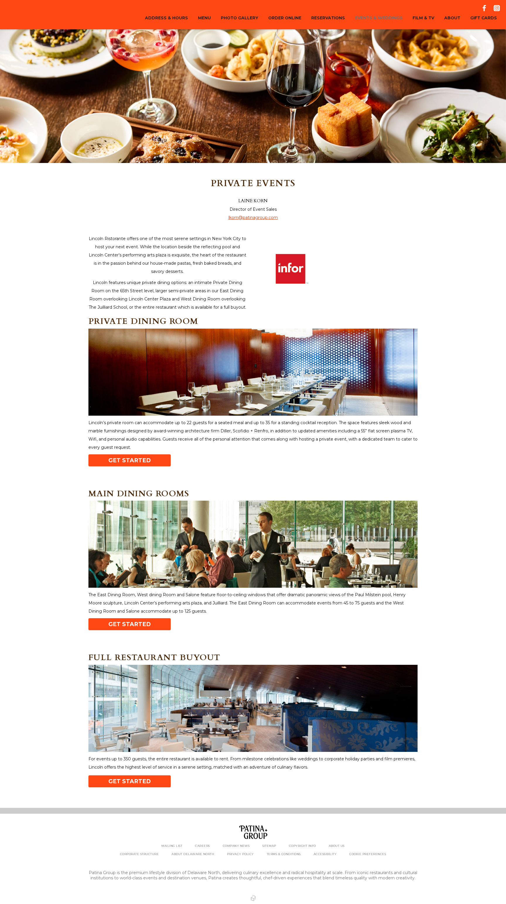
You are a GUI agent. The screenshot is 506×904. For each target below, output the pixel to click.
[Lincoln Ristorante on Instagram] (496, 8)
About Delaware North (193, 854)
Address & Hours (166, 18)
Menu (204, 18)
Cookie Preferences (367, 854)
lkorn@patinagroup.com (253, 217)
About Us (337, 845)
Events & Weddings (379, 18)
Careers (202, 845)
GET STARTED (129, 460)
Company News (236, 845)
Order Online (284, 18)
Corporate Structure (139, 854)
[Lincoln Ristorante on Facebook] (485, 8)
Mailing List (171, 845)
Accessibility (325, 854)
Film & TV (423, 18)
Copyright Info (302, 845)
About (452, 18)
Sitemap (269, 845)
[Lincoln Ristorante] (42, 14)
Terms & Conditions (284, 854)
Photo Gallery (239, 18)
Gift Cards (483, 18)
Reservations (328, 18)
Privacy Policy (240, 854)
